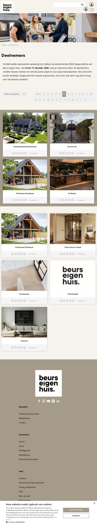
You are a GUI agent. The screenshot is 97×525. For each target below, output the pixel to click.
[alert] (48, 513)
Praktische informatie (29, 413)
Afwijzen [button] (76, 516)
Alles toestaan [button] (76, 510)
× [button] (94, 503)
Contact (22, 478)
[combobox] (14, 94)
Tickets (22, 422)
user (91, 4)
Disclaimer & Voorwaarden (31, 482)
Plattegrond (24, 450)
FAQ (21, 491)
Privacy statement (27, 487)
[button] (33, 522)
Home (3, 45)
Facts (21, 446)
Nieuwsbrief (24, 500)
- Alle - (38, 94)
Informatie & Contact (28, 459)
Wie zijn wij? (24, 496)
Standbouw (24, 455)
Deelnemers (24, 418)
